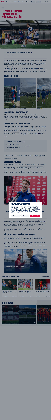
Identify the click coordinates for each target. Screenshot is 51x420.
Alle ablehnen (25, 215)
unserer (23, 211)
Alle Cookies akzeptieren (35, 215)
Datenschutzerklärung (28, 211)
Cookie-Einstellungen (15, 215)
